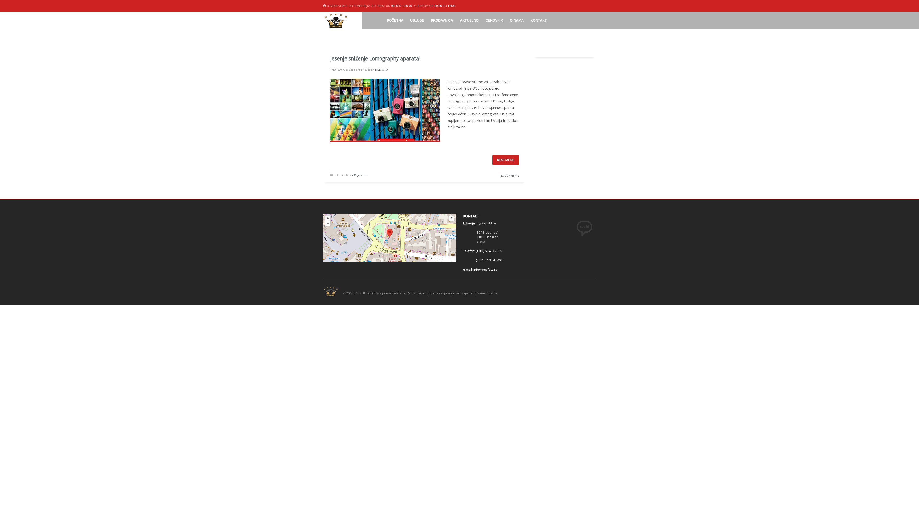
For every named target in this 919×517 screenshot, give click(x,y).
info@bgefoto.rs (485, 269)
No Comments (509, 175)
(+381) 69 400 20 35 (489, 251)
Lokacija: (469, 223)
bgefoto (381, 69)
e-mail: (468, 269)
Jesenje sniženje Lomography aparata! (375, 58)
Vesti (364, 175)
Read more (505, 160)
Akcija (355, 175)
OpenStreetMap (443, 259)
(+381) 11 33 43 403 (489, 260)
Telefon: (469, 251)
